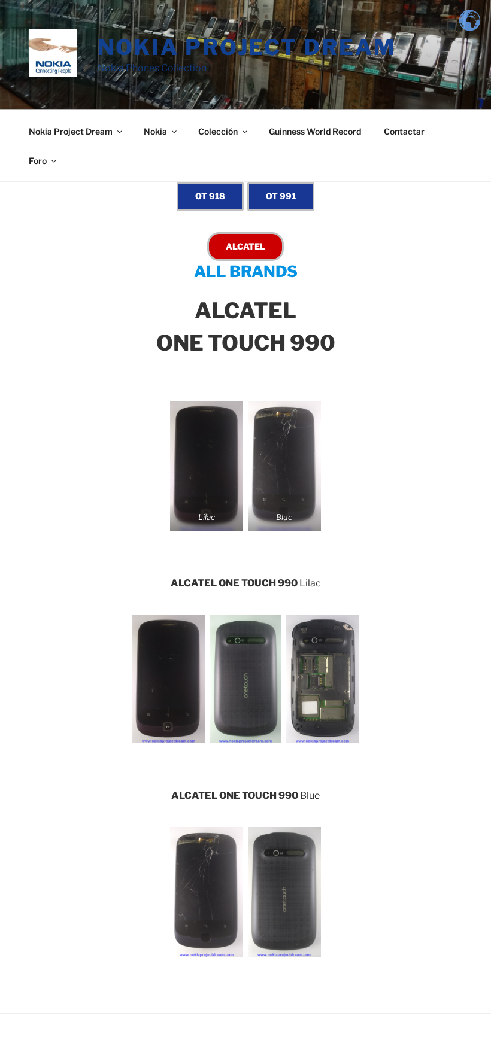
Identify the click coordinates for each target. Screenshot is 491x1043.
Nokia (155, 131)
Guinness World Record (315, 131)
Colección (218, 131)
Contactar (404, 131)
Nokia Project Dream (247, 47)
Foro (38, 161)
